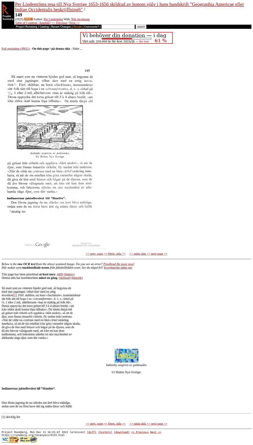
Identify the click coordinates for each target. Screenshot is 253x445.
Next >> (74, 22)
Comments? (91, 26)
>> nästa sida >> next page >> (148, 253)
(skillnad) (65, 278)
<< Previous (59, 22)
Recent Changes (61, 26)
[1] (15, 295)
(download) (122, 432)
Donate (77, 26)
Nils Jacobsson (80, 19)
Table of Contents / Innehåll (32, 22)
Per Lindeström (53, 19)
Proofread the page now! (118, 264)
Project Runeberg (26, 26)
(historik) (77, 278)
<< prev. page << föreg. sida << (106, 253)
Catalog (44, 26)
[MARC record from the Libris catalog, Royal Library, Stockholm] (28, 19)
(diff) (60, 274)
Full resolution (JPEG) (16, 48)
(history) (69, 274)
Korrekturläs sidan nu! (118, 267)
